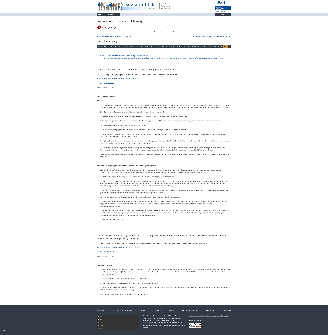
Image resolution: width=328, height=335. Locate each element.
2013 (168, 46)
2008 (194, 46)
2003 (220, 46)
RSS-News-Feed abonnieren (122, 310)
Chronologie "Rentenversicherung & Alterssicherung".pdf (211, 36)
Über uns (158, 310)
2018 (141, 46)
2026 (100, 46)
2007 (199, 46)
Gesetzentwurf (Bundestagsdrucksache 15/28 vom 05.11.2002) (118, 247)
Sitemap (143, 310)
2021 (126, 46)
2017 (147, 46)
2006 (204, 46)
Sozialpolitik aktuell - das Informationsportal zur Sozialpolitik (209, 316)
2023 (115, 46)
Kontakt (171, 310)
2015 (157, 46)
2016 (152, 46)
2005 (209, 46)
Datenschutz (210, 310)
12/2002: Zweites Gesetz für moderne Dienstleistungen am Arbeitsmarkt (123, 56)
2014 (162, 46)
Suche (220, 14)
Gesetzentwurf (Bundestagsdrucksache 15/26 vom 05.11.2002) (118, 78)
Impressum (227, 310)
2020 (131, 46)
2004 (214, 46)
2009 (188, 46)
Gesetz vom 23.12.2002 (105, 83)
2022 (121, 46)
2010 (183, 46)
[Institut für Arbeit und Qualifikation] (223, 3)
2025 (105, 46)
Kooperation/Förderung (190, 310)
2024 (110, 46)
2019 (136, 46)
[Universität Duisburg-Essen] (223, 9)
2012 (173, 46)
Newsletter (101, 310)
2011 (178, 46)
